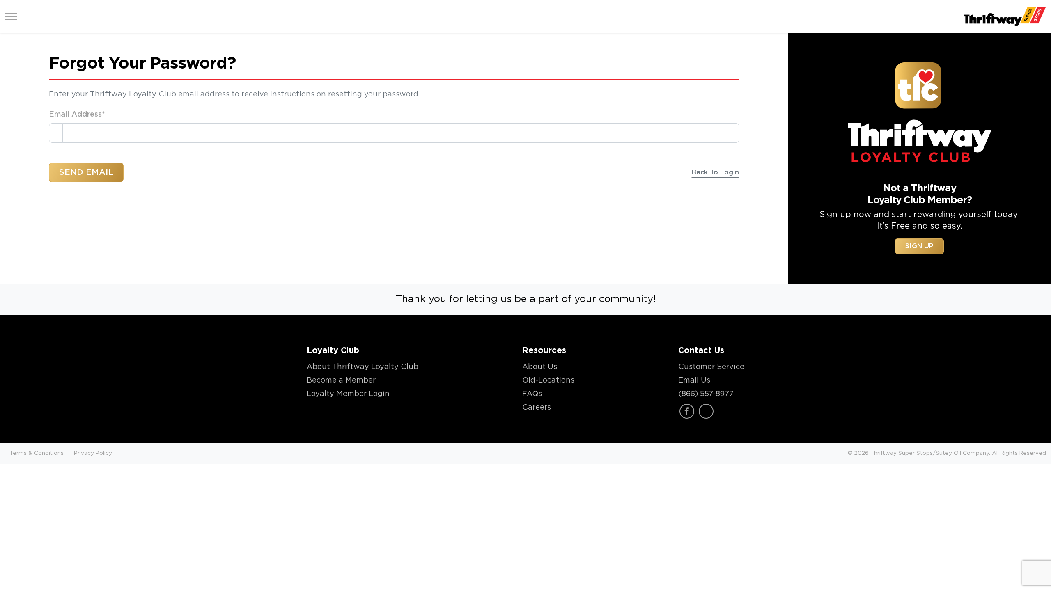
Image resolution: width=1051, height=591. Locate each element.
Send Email (86, 172)
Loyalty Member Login (348, 394)
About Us (539, 367)
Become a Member (341, 380)
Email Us (694, 380)
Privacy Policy (93, 453)
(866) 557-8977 (706, 394)
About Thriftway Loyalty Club (362, 367)
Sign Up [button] (919, 246)
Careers (536, 407)
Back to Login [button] (715, 172)
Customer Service (711, 367)
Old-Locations (548, 380)
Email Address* (77, 114)
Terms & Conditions (37, 453)
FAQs (532, 394)
